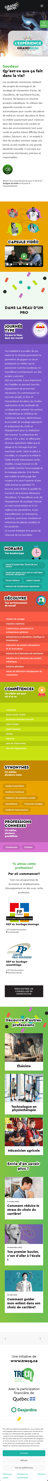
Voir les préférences (24, 1467)
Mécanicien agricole (24, 1150)
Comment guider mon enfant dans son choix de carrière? (23, 1303)
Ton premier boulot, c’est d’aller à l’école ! (23, 1256)
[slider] (11, 264)
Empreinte (41, 1474)
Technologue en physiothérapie (24, 1108)
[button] (44, 1424)
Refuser (24, 1460)
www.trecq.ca (24, 1360)
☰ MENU (44, 24)
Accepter (24, 1453)
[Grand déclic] (12, 5)
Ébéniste (24, 1066)
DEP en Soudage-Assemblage (17, 963)
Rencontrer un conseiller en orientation (24, 991)
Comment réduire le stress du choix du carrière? (23, 1210)
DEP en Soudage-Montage (22, 924)
